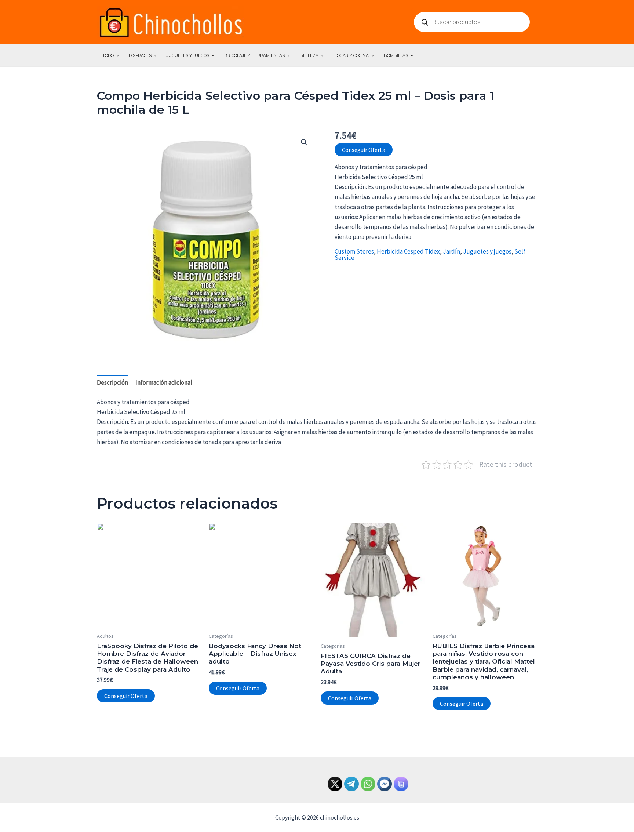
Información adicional (163, 382)
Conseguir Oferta (363, 149)
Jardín (451, 251)
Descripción (112, 382)
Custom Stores (354, 251)
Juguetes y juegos (487, 251)
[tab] (112, 383)
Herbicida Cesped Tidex (408, 251)
